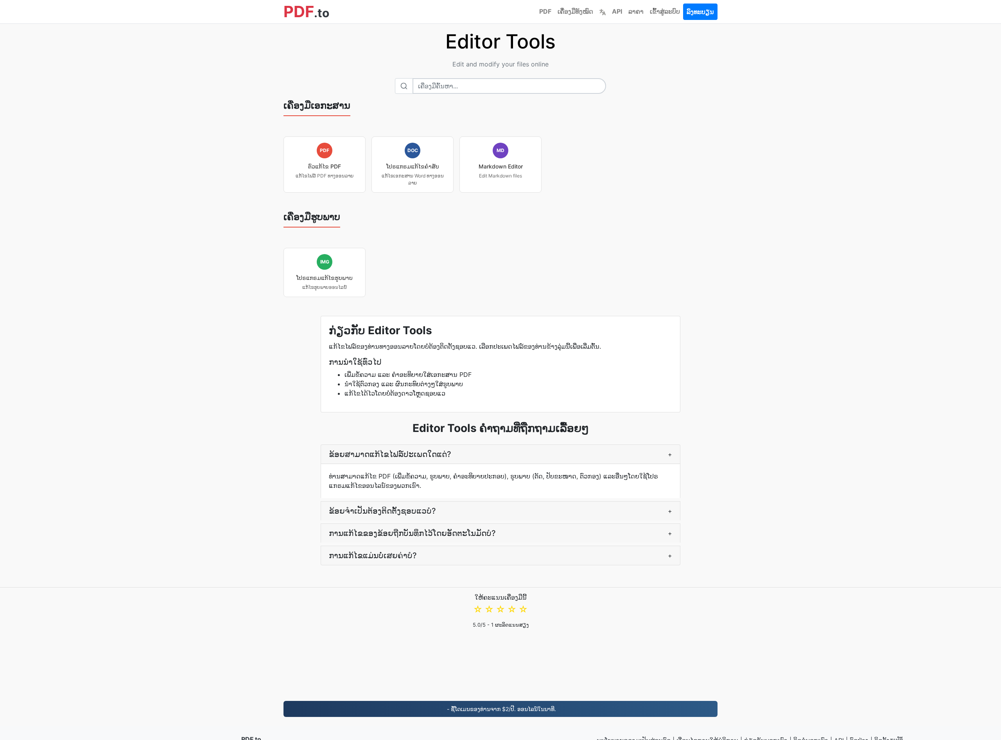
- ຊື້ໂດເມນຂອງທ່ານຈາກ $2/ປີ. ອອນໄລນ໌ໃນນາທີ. (500, 709)
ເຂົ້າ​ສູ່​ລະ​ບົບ (665, 11)
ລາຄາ (636, 11)
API (617, 11)
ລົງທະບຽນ (700, 12)
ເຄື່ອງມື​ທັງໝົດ (575, 11)
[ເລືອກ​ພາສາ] (602, 11)
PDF (545, 11)
